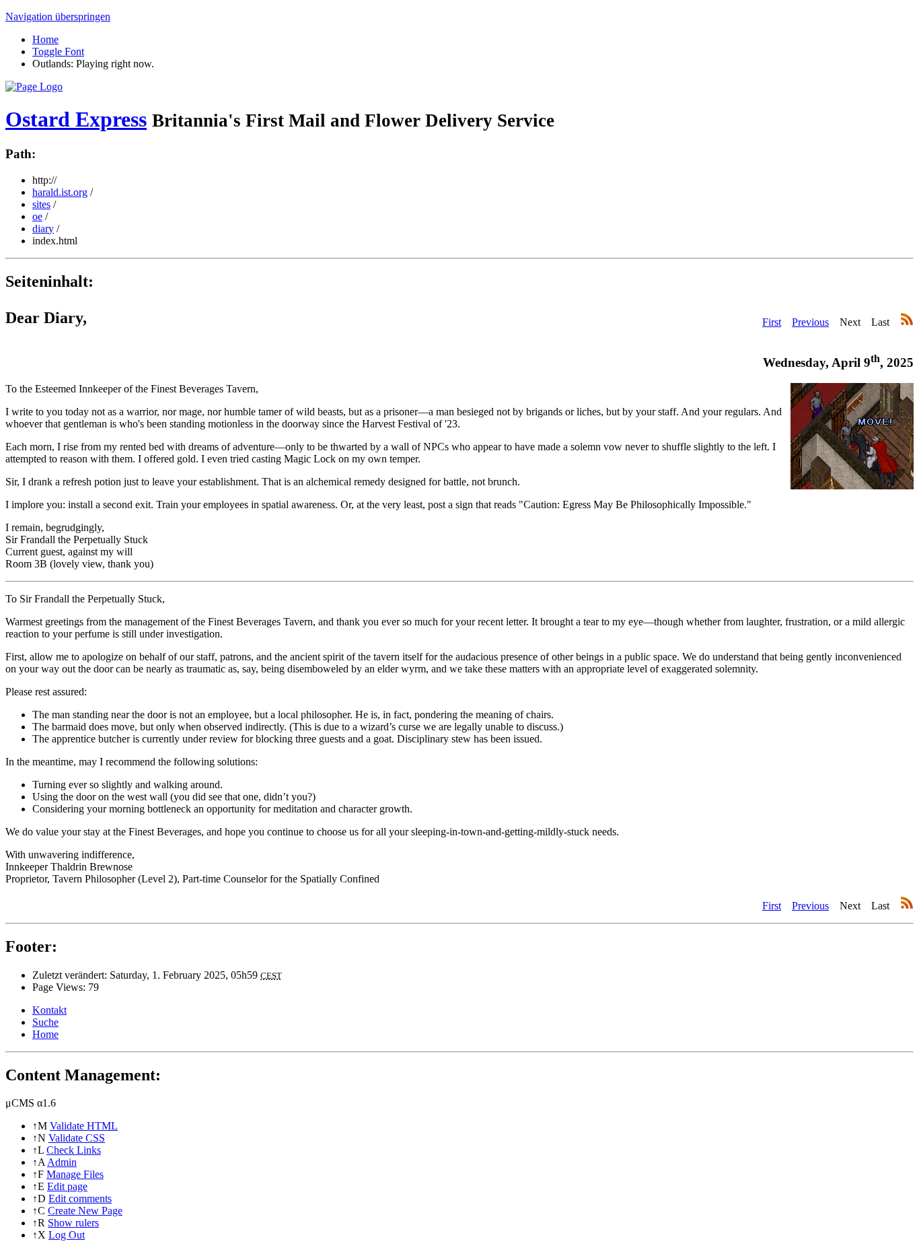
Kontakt (49, 1010)
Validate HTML (84, 1126)
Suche (45, 1022)
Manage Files (75, 1174)
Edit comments (80, 1198)
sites (41, 204)
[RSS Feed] (907, 322)
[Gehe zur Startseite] (34, 86)
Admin (62, 1162)
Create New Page (85, 1210)
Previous (810, 322)
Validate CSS (76, 1138)
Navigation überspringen (57, 16)
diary (43, 228)
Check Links (73, 1150)
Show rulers (73, 1222)
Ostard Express (76, 119)
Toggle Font (58, 51)
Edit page (67, 1186)
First (771, 322)
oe (37, 216)
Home (45, 39)
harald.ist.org (59, 192)
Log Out (66, 1235)
